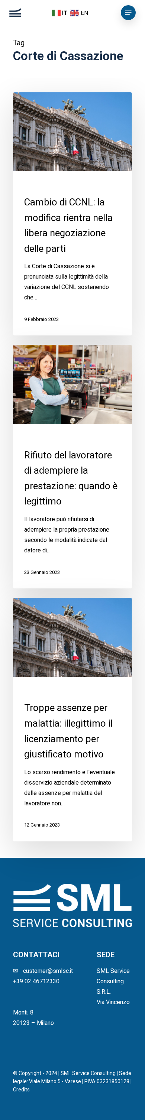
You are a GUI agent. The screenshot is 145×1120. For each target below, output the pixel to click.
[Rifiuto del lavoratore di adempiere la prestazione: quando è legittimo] (72, 466)
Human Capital (86, 184)
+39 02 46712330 (36, 981)
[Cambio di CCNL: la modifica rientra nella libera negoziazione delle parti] (72, 214)
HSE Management (45, 184)
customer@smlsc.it (48, 971)
